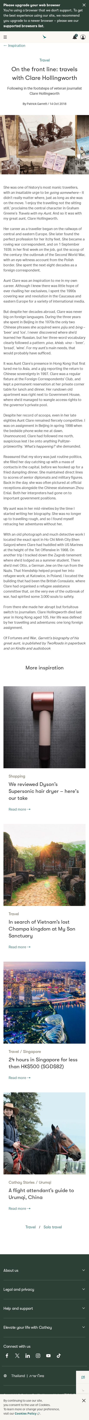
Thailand (18, 1375)
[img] (84, 4)
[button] (84, 1400)
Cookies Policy (26, 1413)
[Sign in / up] (83, 37)
